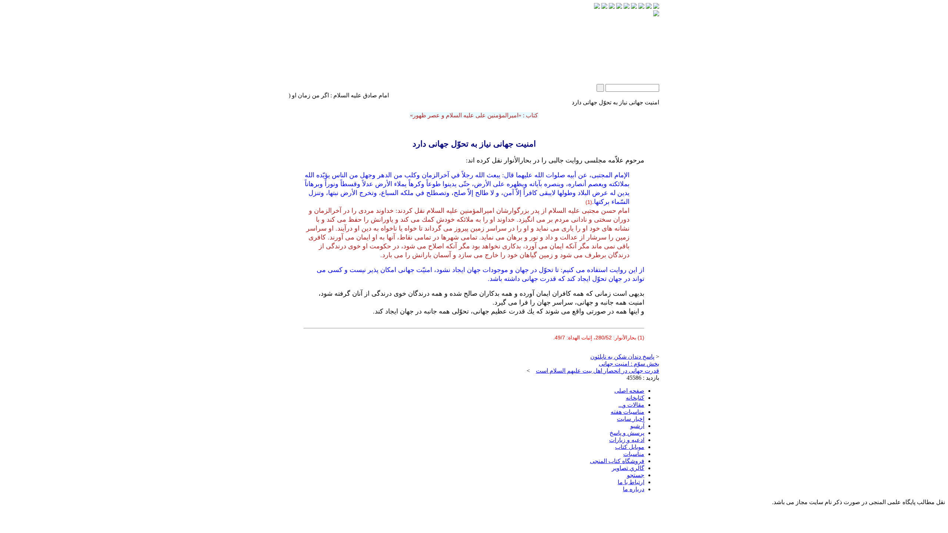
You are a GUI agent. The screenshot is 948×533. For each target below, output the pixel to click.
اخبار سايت (630, 419)
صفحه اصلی (629, 391)
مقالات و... (631, 405)
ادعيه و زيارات (626, 440)
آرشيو (637, 426)
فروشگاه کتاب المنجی (617, 461)
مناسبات (633, 454)
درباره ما (633, 489)
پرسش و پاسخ (627, 433)
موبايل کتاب (629, 447)
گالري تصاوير (628, 468)
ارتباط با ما (631, 482)
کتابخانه (635, 398)
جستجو (635, 475)
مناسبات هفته (627, 412)
